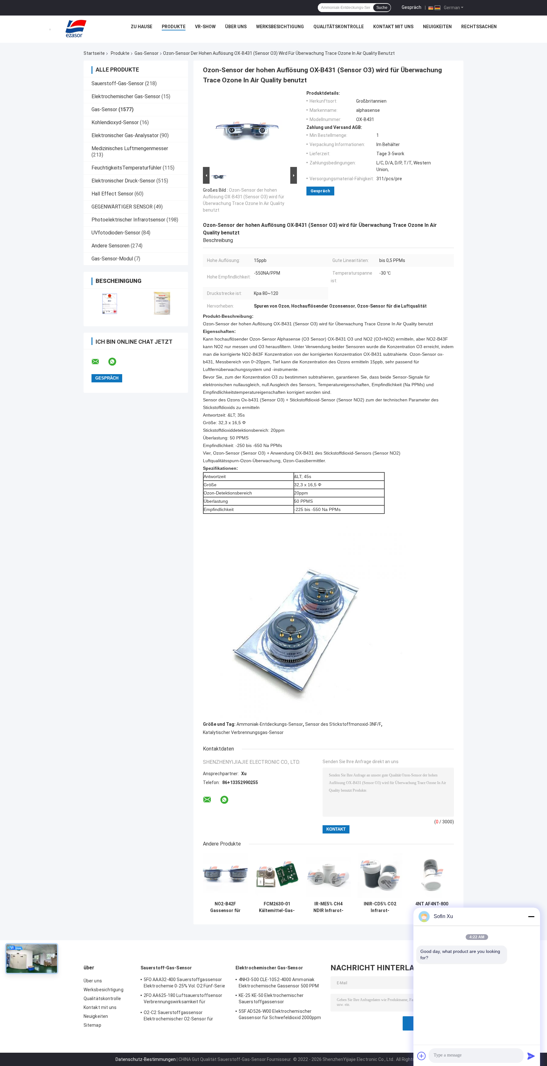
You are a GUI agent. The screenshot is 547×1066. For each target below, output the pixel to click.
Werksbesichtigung (280, 26)
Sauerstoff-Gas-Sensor (117, 83)
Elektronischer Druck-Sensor (123, 181)
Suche (381, 7)
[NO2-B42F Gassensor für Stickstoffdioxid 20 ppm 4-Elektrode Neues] (225, 875)
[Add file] (421, 1056)
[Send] (531, 1056)
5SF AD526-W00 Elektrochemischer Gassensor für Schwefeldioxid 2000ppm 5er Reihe (280, 1015)
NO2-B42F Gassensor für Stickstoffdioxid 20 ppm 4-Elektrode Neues (225, 907)
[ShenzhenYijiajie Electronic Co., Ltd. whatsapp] (116, 362)
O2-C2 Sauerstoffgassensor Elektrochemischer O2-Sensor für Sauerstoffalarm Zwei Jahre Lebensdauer (178, 1016)
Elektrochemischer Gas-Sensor (125, 96)
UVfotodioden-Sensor (115, 233)
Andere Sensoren (110, 246)
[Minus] (531, 916)
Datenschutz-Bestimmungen (146, 1059)
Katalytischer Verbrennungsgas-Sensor (243, 732)
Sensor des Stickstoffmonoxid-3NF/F (343, 724)
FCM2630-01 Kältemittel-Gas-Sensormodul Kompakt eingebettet (277, 907)
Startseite (94, 53)
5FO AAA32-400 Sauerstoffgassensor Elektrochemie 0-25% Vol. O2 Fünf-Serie (184, 982)
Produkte (173, 26)
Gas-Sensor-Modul (112, 259)
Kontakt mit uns (393, 26)
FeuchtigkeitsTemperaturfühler (126, 168)
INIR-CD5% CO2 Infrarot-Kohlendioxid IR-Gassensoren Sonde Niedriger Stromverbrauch (380, 907)
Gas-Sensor (147, 53)
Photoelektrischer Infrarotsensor (128, 220)
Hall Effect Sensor (112, 194)
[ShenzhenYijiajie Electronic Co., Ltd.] (76, 28)
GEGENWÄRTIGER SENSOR (122, 207)
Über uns (236, 26)
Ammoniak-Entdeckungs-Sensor (269, 724)
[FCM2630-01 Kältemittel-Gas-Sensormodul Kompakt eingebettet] (277, 875)
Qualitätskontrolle (338, 26)
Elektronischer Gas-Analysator (125, 135)
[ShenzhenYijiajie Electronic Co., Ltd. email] (99, 362)
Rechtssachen (479, 26)
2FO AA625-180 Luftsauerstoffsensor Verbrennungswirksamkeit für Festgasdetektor (183, 999)
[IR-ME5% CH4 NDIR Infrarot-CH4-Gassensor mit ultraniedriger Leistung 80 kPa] (328, 875)
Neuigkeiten (437, 26)
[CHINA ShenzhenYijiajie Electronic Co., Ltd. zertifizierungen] (110, 303)
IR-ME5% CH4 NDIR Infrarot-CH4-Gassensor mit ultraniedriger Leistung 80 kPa (328, 907)
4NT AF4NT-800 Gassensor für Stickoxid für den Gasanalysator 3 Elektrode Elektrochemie (431, 907)
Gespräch (411, 7)
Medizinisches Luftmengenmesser (129, 148)
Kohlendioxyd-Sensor (115, 122)
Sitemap (92, 1025)
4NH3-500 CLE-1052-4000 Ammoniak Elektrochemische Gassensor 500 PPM (279, 982)
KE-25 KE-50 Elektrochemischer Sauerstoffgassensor (271, 998)
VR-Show (205, 26)
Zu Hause (141, 26)
